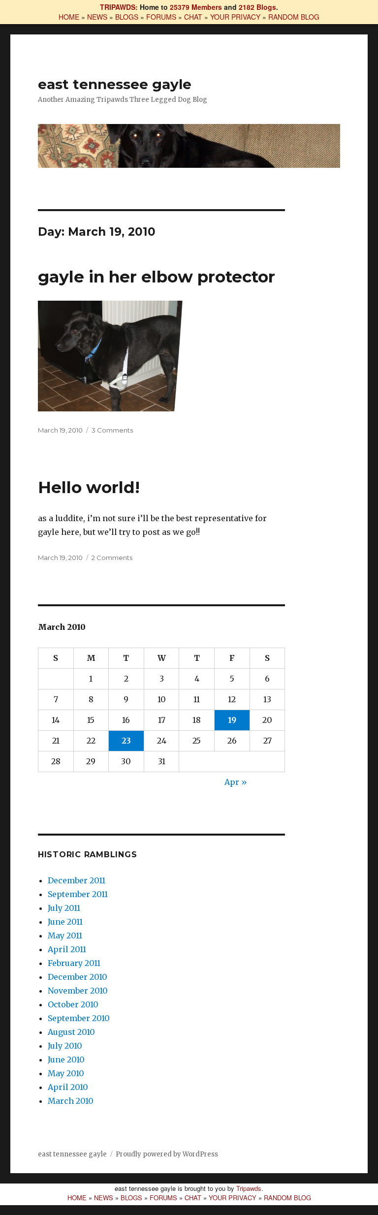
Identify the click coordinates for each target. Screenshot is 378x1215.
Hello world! (89, 487)
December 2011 (76, 880)
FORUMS (161, 17)
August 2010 (71, 1032)
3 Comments (112, 430)
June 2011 (65, 922)
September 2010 (79, 1018)
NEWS (97, 17)
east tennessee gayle (114, 84)
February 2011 (74, 963)
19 (232, 720)
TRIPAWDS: (119, 7)
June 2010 (66, 1059)
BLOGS (126, 17)
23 (126, 741)
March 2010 (71, 1101)
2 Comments (112, 557)
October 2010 (73, 1004)
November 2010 (78, 991)
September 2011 (78, 894)
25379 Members (196, 7)
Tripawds (248, 1188)
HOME (69, 17)
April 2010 (68, 1087)
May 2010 (66, 1073)
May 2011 (65, 935)
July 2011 (64, 908)
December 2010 (77, 977)
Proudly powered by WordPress (167, 1154)
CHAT (193, 17)
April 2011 (67, 949)
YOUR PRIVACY (235, 17)
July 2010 (65, 1046)
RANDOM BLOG (293, 17)
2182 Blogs (257, 7)
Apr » (235, 782)
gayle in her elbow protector (156, 276)
